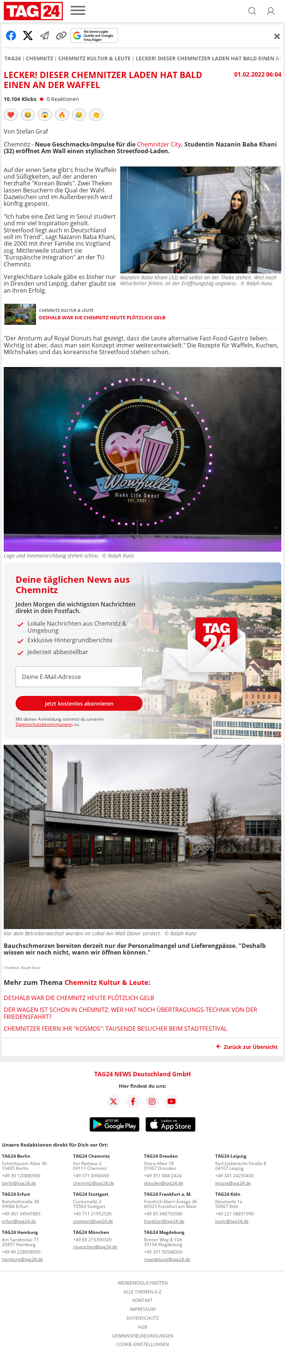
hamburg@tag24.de (22, 1259)
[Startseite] (33, 11)
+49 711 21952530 (92, 1214)
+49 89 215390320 (92, 1239)
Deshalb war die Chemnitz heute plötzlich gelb (102, 317)
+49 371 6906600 (91, 1175)
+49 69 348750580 (163, 1214)
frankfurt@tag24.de (164, 1221)
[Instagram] (152, 1101)
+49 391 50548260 (163, 1252)
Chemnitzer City (159, 144)
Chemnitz (39, 58)
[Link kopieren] (61, 35)
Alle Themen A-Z (142, 1292)
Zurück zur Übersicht (251, 1046)
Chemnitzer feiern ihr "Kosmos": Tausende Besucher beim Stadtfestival (115, 1028)
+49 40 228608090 (21, 1252)
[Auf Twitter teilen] (27, 35)
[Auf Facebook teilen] (11, 35)
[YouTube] (171, 1101)
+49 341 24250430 (234, 1175)
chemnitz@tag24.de (93, 1183)
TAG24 (12, 58)
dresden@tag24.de (163, 1183)
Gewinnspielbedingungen (142, 1336)
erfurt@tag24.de (19, 1221)
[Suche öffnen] (252, 11)
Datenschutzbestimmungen (44, 724)
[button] (271, 11)
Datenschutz (143, 1318)
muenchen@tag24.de (95, 1247)
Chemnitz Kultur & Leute (94, 58)
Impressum (142, 1309)
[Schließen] (277, 36)
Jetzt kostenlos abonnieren (79, 703)
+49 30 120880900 (21, 1175)
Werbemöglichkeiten (143, 1283)
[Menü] (78, 11)
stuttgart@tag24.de (93, 1221)
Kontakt (142, 1300)
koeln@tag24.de (232, 1221)
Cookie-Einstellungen (142, 1344)
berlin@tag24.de (19, 1183)
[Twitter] (113, 1101)
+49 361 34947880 (21, 1214)
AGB (142, 1327)
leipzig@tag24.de (233, 1183)
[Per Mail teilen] (44, 35)
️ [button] (10, 115)
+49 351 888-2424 (162, 1175)
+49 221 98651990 (234, 1214)
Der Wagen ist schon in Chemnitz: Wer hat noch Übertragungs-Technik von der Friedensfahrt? (130, 1013)
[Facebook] (133, 1101)
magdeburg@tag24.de (167, 1259)
